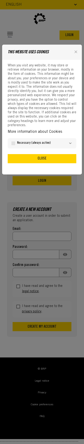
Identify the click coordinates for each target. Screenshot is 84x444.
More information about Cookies (35, 132)
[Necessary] (70, 143)
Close (42, 158)
